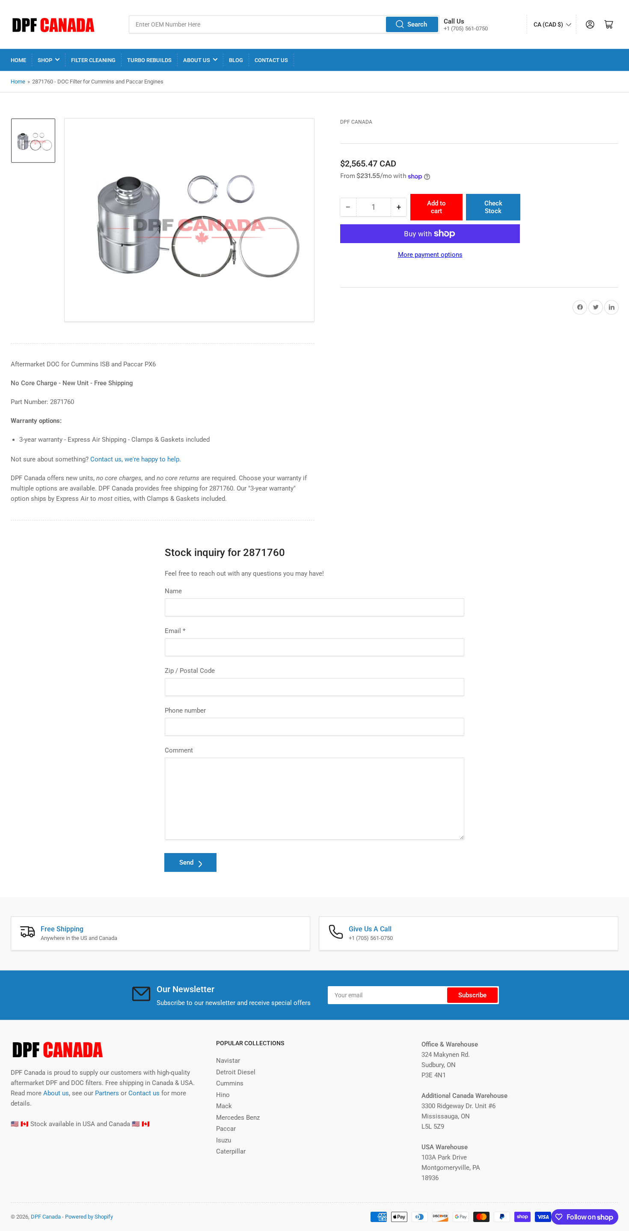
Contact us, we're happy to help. (135, 459)
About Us (196, 60)
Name (173, 591)
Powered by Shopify (89, 1216)
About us (56, 1093)
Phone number (185, 710)
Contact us (144, 1093)
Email (175, 631)
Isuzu (223, 1140)
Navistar (228, 1060)
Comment (179, 750)
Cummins (229, 1083)
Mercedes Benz (238, 1117)
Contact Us (271, 60)
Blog (236, 60)
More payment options (430, 255)
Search (417, 24)
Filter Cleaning (93, 60)
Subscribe (472, 995)
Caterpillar (231, 1151)
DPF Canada (356, 122)
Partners (107, 1093)
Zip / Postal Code (190, 671)
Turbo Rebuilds (149, 60)
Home (18, 60)
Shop (45, 60)
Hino (223, 1095)
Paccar (226, 1129)
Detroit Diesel (235, 1072)
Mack (224, 1106)
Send (186, 862)
